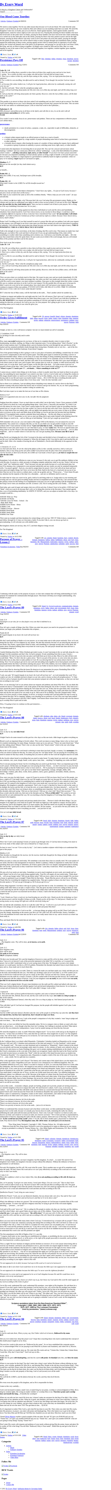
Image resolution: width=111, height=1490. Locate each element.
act (45, 538)
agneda (49, 538)
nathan (41, 320)
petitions (66, 720)
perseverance (55, 320)
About (8, 1483)
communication (67, 606)
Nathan (10, 57)
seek (73, 932)
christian (48, 59)
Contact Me (10, 1485)
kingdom (70, 59)
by (47, 606)
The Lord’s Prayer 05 (12, 1140)
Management (44, 542)
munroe (75, 318)
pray (76, 320)
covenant (69, 716)
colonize (52, 1139)
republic (61, 1146)
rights (62, 1322)
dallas (53, 59)
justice (55, 318)
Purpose (72, 322)
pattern (45, 824)
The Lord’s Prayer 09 (12, 607)
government (62, 608)
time (77, 544)
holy (72, 540)
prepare (57, 722)
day (46, 928)
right (77, 322)
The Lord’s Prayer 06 (12, 929)
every (43, 608)
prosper (44, 1322)
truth (70, 722)
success (72, 544)
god (69, 540)
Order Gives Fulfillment (13, 317)
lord (61, 822)
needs (40, 824)
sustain (61, 826)
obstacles (47, 320)
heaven (40, 318)
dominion (75, 316)
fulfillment (58, 540)
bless (49, 1437)
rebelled (54, 1146)
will (73, 1324)
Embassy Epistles (13, 21)
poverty (66, 1144)
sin (73, 1146)
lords (65, 822)
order (76, 542)
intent (63, 1142)
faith (31, 318)
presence (63, 1440)
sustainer (67, 826)
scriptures (68, 1322)
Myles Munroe (10, 1417)
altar (51, 716)
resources (75, 930)
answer (47, 316)
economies (50, 1141)
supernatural (54, 826)
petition (71, 320)
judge (50, 318)
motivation (53, 542)
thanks (76, 1440)
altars (55, 716)
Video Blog (14, 1457)
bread (45, 820)
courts (54, 1437)
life (38, 542)
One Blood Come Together (15, 16)
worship (76, 722)
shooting (76, 61)
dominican (65, 1139)
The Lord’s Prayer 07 (12, 822)
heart (53, 718)
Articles (3, 21)
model (76, 822)
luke (70, 318)
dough (67, 820)
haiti (76, 1141)
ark (59, 716)
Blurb (12, 1448)
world (77, 1146)
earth (44, 1141)
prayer (76, 59)
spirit (67, 544)
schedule (62, 544)
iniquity (75, 718)
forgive (40, 718)
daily (49, 820)
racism (69, 61)
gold (31, 822)
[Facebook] (13, 1466)
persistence (64, 320)
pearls (50, 824)
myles (36, 320)
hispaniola (41, 1142)
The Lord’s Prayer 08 (12, 717)
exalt (72, 1437)
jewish (46, 822)
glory (34, 1438)
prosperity (50, 1322)
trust (77, 932)
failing (48, 540)
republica (68, 1146)
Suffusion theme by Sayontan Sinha (30, 1489)
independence (56, 1142)
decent (76, 538)
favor (76, 1437)
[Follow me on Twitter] (5, 1474)
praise (49, 1440)
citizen (62, 316)
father (36, 318)
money (35, 824)
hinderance (64, 718)
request (71, 612)
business (60, 538)
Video (18, 547)
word (77, 612)
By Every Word (11, 4)
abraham (46, 716)
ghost (65, 540)
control (70, 538)
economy (58, 1141)
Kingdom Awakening (7, 547)
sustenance (75, 826)
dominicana (74, 1139)
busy (65, 538)
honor (53, 1438)
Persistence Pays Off (11, 60)
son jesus (75, 1322)
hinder (58, 718)
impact (48, 1142)
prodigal (38, 1322)
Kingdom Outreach (17, 1455)
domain (68, 316)
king (59, 318)
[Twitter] (5, 1466)
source (76, 824)
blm (42, 59)
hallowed (43, 1438)
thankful (70, 1440)
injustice (59, 59)
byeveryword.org (55, 606)
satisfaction (54, 544)
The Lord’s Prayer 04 (12, 1319)
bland (58, 316)
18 (43, 316)
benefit (52, 316)
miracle (70, 822)
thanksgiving (67, 1442)
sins (62, 722)
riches (57, 1322)
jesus (64, 59)
